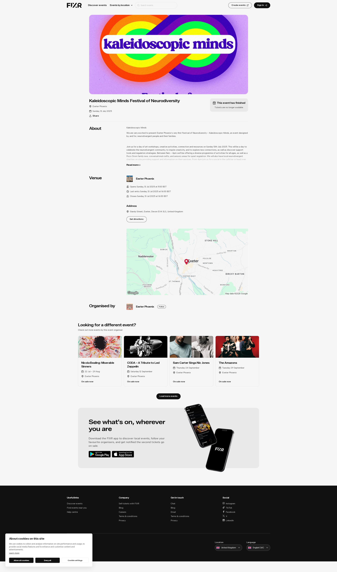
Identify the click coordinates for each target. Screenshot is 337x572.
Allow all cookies (21, 560)
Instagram (230, 503)
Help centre (72, 512)
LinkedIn (230, 520)
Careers (122, 512)
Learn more (14, 553)
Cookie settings (75, 560)
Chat (173, 503)
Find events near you (77, 508)
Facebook (230, 512)
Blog (121, 508)
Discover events (97, 5)
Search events (147, 5)
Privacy (122, 520)
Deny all (47, 560)
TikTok (229, 508)
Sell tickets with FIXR (129, 503)
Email (173, 512)
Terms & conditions (128, 516)
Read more (132, 165)
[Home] (74, 5)
